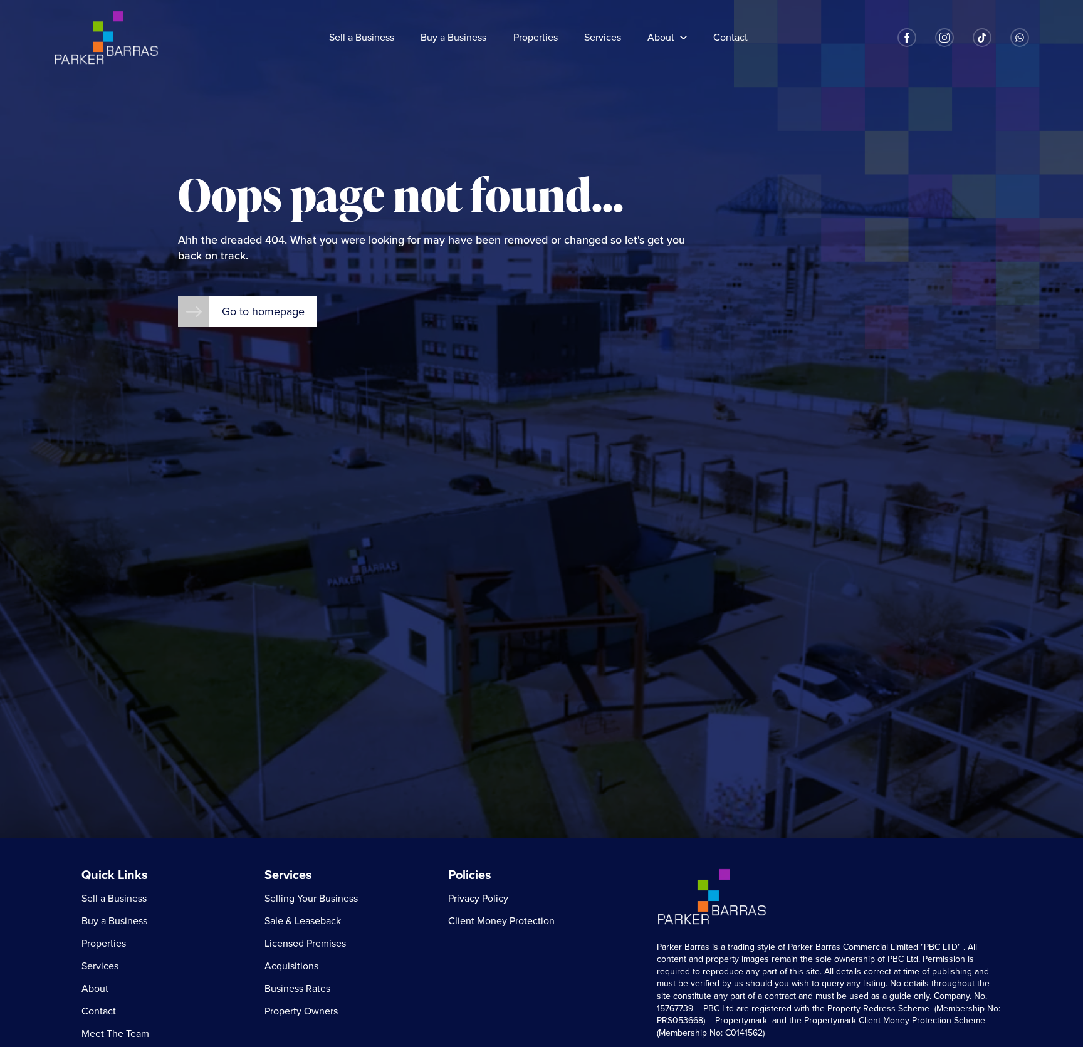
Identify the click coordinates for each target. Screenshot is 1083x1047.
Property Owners (301, 1011)
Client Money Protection (501, 921)
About (660, 37)
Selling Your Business (311, 898)
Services (602, 37)
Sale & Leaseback (302, 921)
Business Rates (297, 988)
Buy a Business (453, 37)
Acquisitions (291, 966)
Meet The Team (115, 1034)
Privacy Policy (478, 898)
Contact (730, 37)
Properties (535, 37)
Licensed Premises (305, 943)
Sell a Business (361, 37)
